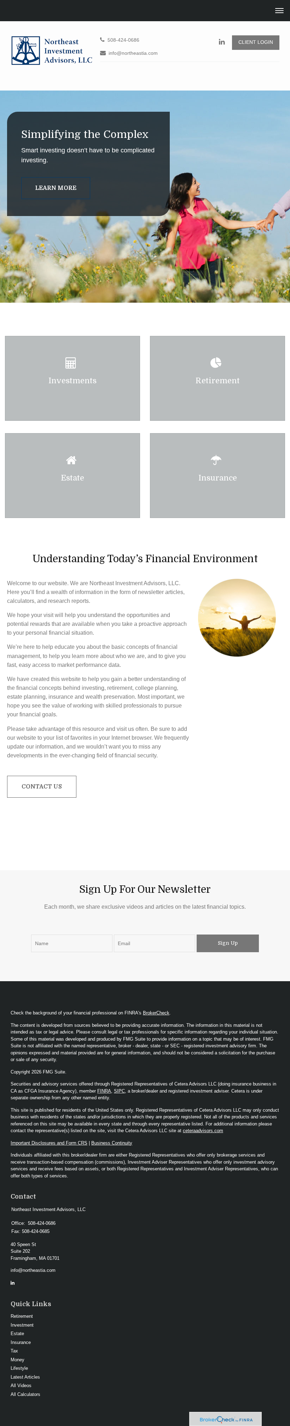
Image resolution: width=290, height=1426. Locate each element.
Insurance (21, 1342)
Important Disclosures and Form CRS (49, 1143)
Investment (22, 1325)
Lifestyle (19, 1368)
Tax (14, 1351)
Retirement (22, 1316)
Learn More (55, 188)
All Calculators (25, 1394)
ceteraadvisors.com (203, 1130)
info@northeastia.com (133, 53)
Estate (17, 1333)
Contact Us (42, 787)
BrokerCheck (156, 1012)
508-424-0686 (123, 40)
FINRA (104, 1091)
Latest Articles (25, 1377)
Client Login (255, 42)
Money (17, 1359)
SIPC (119, 1091)
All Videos (21, 1385)
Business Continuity (111, 1143)
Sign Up (228, 943)
